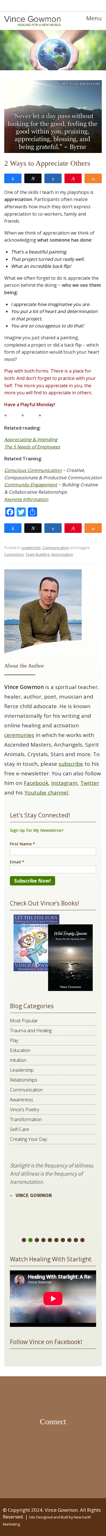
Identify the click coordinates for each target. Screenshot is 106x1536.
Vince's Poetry (24, 1109)
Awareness (21, 1099)
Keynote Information (26, 499)
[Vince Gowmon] (32, 21)
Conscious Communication (33, 470)
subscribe (71, 763)
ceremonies (19, 735)
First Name (22, 843)
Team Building (37, 554)
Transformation (26, 1119)
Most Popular (24, 1020)
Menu (94, 18)
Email (17, 862)
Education (20, 1050)
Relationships (23, 1079)
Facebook (36, 783)
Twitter (89, 783)
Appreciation (62, 554)
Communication (55, 547)
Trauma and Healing (31, 1030)
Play (14, 1040)
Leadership (31, 547)
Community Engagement (30, 485)
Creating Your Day (28, 1139)
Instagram (64, 783)
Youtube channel (46, 792)
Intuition (18, 1060)
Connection (14, 554)
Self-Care (19, 1129)
